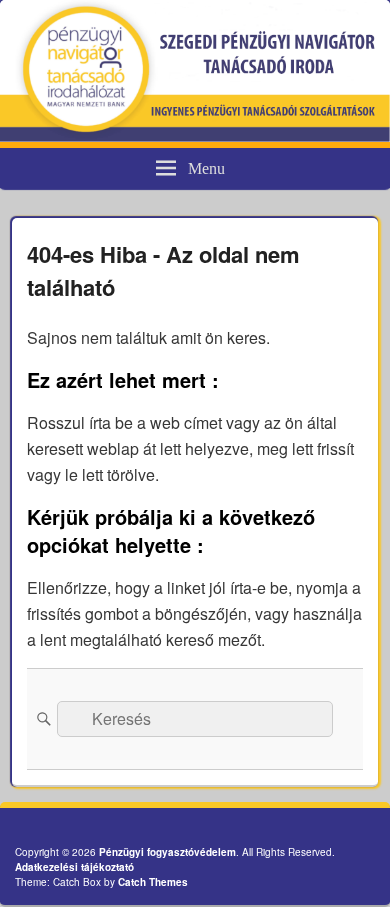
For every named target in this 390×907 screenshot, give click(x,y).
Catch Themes (153, 882)
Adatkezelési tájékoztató (74, 867)
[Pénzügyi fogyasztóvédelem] (195, 135)
